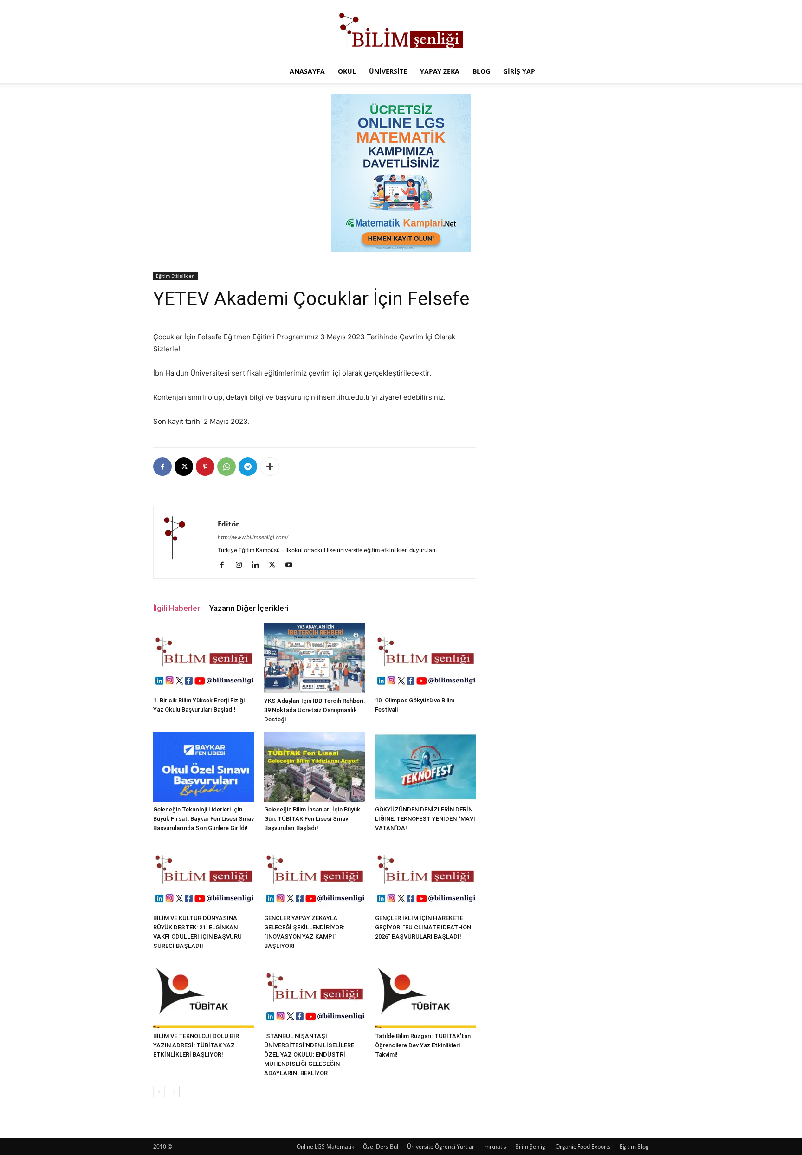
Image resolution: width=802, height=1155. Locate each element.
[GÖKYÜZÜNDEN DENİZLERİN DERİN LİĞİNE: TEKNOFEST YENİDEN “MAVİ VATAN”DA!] (425, 767)
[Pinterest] (205, 466)
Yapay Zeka (439, 71)
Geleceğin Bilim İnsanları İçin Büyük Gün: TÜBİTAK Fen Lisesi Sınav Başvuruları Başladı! (312, 818)
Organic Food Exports (583, 1146)
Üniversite (388, 71)
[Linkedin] (258, 565)
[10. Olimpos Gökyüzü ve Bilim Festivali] (425, 658)
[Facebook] (162, 466)
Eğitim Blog (634, 1146)
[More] (269, 466)
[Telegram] (248, 466)
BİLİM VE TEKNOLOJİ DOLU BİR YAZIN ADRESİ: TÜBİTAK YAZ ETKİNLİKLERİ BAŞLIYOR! (196, 1045)
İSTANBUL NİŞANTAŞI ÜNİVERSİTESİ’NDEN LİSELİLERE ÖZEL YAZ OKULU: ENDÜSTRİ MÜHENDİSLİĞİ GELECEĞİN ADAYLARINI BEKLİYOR (309, 1054)
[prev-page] (159, 1091)
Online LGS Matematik (325, 1146)
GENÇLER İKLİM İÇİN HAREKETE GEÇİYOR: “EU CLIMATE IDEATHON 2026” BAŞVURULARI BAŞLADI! (423, 927)
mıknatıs (495, 1146)
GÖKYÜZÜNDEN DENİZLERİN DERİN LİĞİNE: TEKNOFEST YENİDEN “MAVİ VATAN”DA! (425, 818)
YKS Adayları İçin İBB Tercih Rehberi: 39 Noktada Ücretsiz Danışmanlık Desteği (314, 710)
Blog (481, 71)
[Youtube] (292, 565)
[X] (184, 466)
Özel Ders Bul (380, 1146)
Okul (347, 71)
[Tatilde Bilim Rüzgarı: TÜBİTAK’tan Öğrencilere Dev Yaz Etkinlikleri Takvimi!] (425, 993)
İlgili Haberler (176, 608)
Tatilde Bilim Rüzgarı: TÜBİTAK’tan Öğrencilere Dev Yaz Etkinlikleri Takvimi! (423, 1045)
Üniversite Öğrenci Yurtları (441, 1146)
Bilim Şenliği (531, 1146)
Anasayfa (307, 71)
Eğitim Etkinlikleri (175, 276)
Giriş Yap (519, 71)
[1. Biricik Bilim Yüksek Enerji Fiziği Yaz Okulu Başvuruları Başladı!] (203, 658)
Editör (228, 523)
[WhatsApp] (226, 466)
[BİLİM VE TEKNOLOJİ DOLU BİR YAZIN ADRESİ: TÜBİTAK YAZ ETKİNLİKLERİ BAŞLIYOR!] (203, 993)
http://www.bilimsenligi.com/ (253, 537)
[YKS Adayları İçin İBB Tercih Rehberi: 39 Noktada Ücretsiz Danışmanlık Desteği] (314, 658)
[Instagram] (242, 565)
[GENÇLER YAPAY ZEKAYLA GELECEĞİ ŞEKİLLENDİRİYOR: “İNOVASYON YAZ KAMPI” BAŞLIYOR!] (314, 875)
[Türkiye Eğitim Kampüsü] (401, 31)
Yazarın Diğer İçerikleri (249, 608)
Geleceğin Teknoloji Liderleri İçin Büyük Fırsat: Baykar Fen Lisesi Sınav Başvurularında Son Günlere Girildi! (203, 818)
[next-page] (174, 1091)
